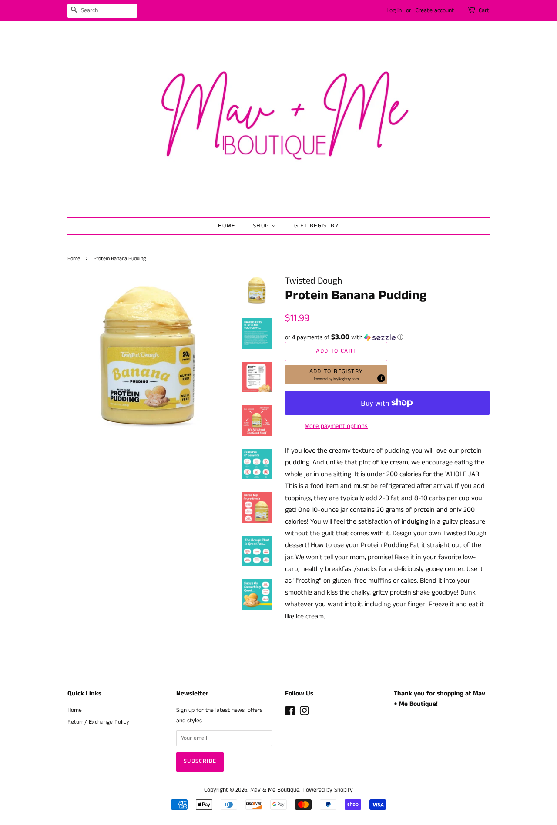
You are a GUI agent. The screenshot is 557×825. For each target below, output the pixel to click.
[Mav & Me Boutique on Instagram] (304, 713)
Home (226, 225)
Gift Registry (316, 225)
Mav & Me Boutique (274, 790)
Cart (484, 10)
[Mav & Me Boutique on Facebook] (290, 713)
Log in (394, 10)
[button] (387, 337)
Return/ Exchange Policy (98, 722)
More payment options (336, 426)
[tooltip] (381, 378)
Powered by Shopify (327, 790)
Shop (262, 225)
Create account (435, 10)
